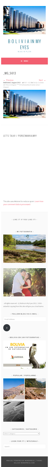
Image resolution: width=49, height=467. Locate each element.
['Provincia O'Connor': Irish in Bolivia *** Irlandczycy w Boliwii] (35, 389)
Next (41, 80)
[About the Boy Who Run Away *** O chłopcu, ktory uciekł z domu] (13, 389)
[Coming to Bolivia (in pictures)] (13, 412)
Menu (26, 61)
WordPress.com (28, 463)
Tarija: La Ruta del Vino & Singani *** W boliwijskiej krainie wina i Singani (23, 85)
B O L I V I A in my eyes (24, 44)
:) (6, 328)
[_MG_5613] (24, 117)
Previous (9, 80)
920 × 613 (27, 83)
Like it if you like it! (24, 219)
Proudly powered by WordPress (20, 460)
